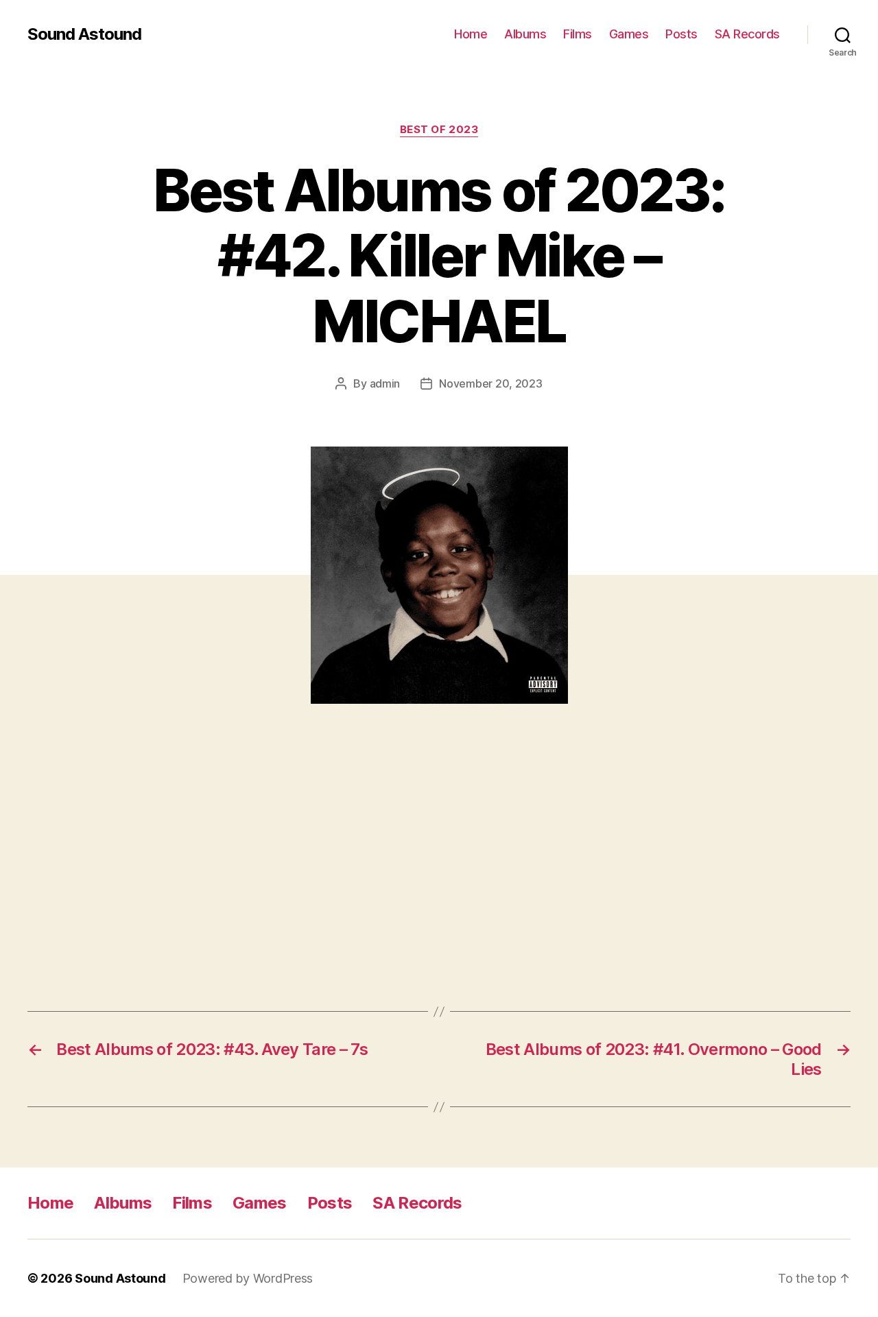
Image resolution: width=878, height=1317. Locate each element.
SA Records (747, 34)
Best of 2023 (439, 129)
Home (470, 34)
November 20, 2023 (490, 383)
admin (385, 383)
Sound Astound (84, 34)
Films (577, 34)
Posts (681, 34)
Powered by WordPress (247, 1278)
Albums (525, 34)
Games (629, 34)
